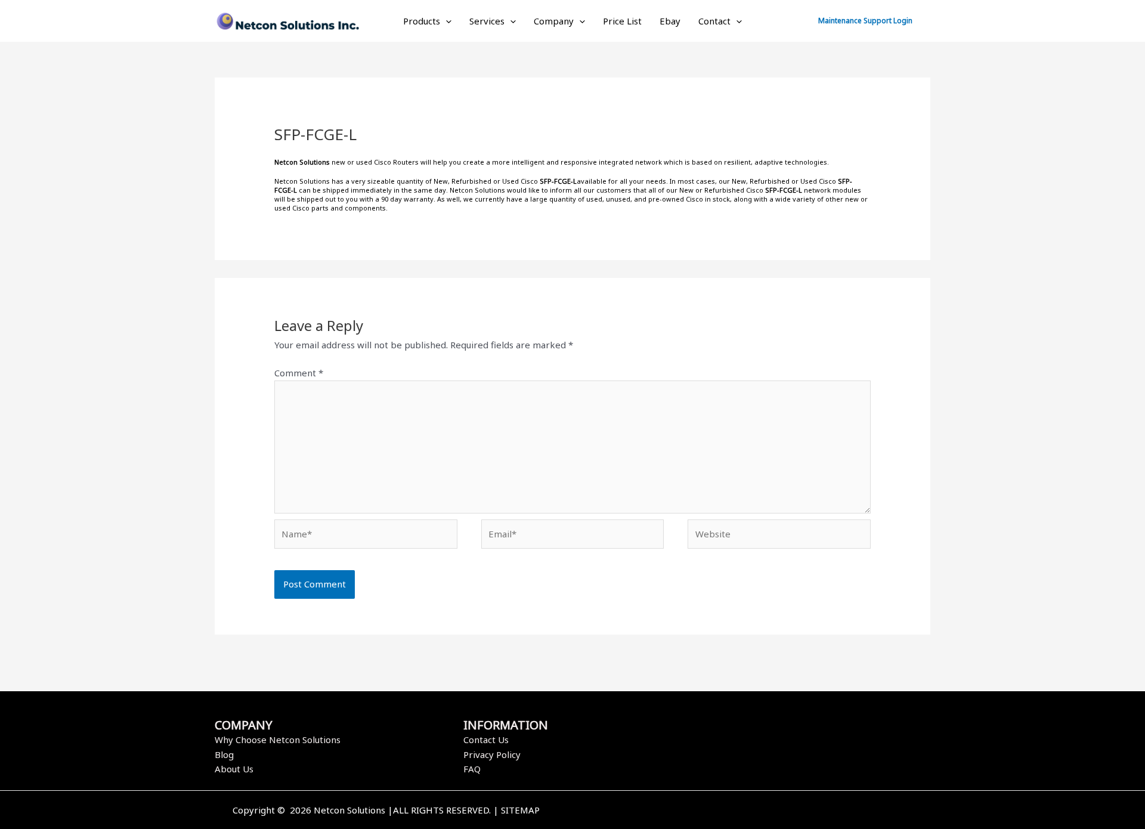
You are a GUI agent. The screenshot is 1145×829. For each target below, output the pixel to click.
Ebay (670, 21)
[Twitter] (759, 811)
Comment (298, 373)
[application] (445, 21)
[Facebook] (741, 811)
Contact (714, 21)
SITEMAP (520, 810)
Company (554, 21)
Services (487, 21)
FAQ (472, 769)
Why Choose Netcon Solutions (278, 740)
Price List (622, 21)
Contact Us (486, 740)
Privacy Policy (492, 754)
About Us (234, 769)
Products (421, 21)
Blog (224, 754)
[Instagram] (777, 811)
